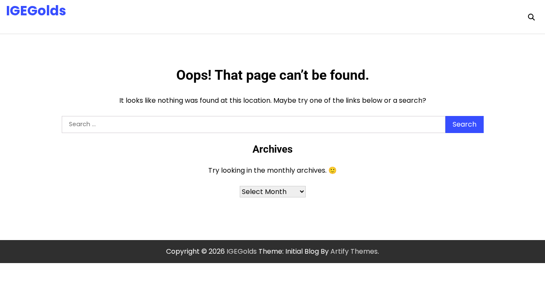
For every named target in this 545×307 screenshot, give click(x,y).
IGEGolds (36, 10)
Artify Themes (354, 251)
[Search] (531, 17)
